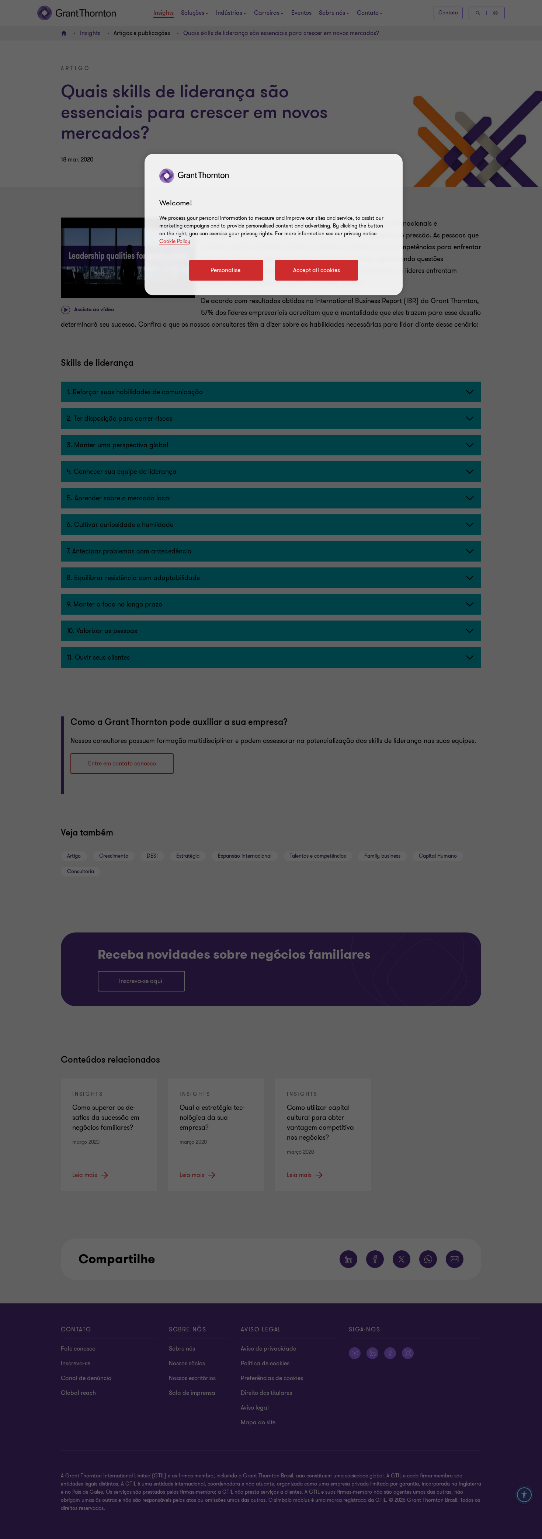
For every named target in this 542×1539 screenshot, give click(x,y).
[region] (274, 224)
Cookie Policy (174, 241)
